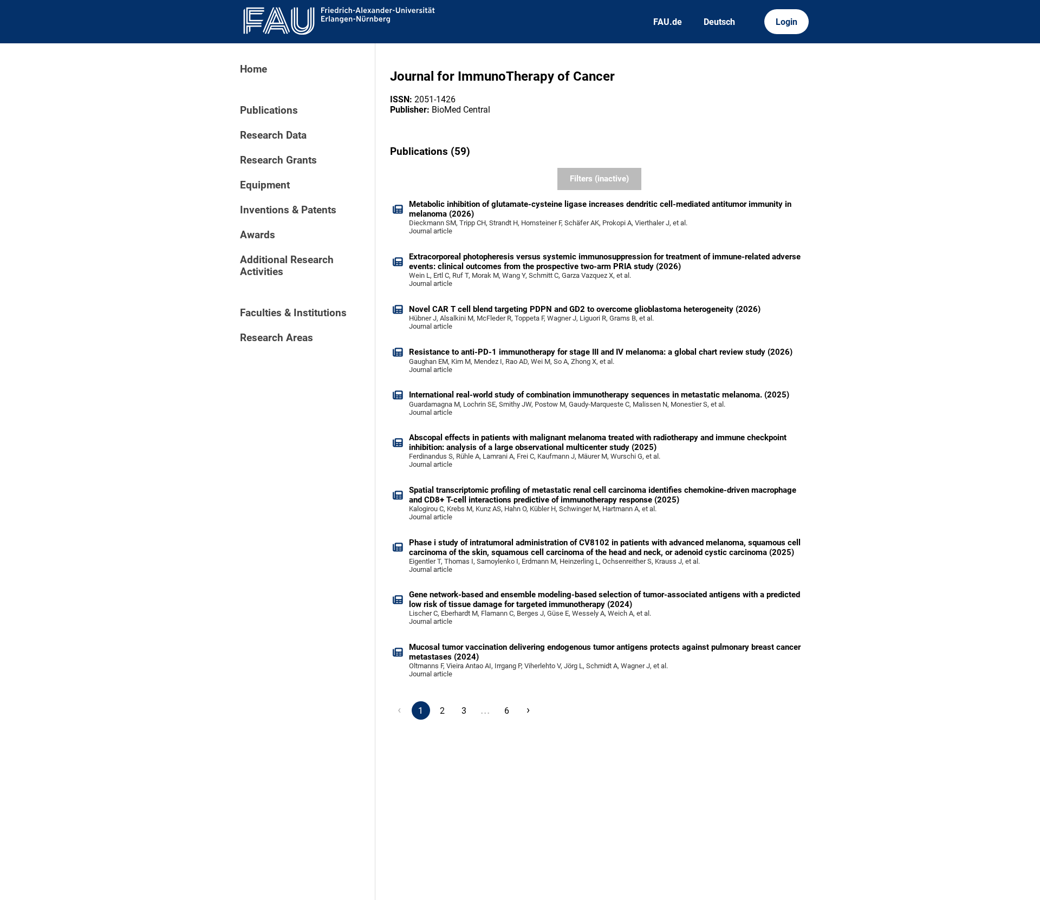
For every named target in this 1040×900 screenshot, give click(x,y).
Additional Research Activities (287, 266)
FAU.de (667, 22)
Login (786, 22)
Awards (257, 235)
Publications (269, 110)
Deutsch (719, 22)
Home (253, 69)
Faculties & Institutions (293, 313)
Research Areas (276, 338)
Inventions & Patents (288, 210)
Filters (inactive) (599, 179)
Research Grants (278, 160)
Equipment (265, 185)
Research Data (273, 135)
